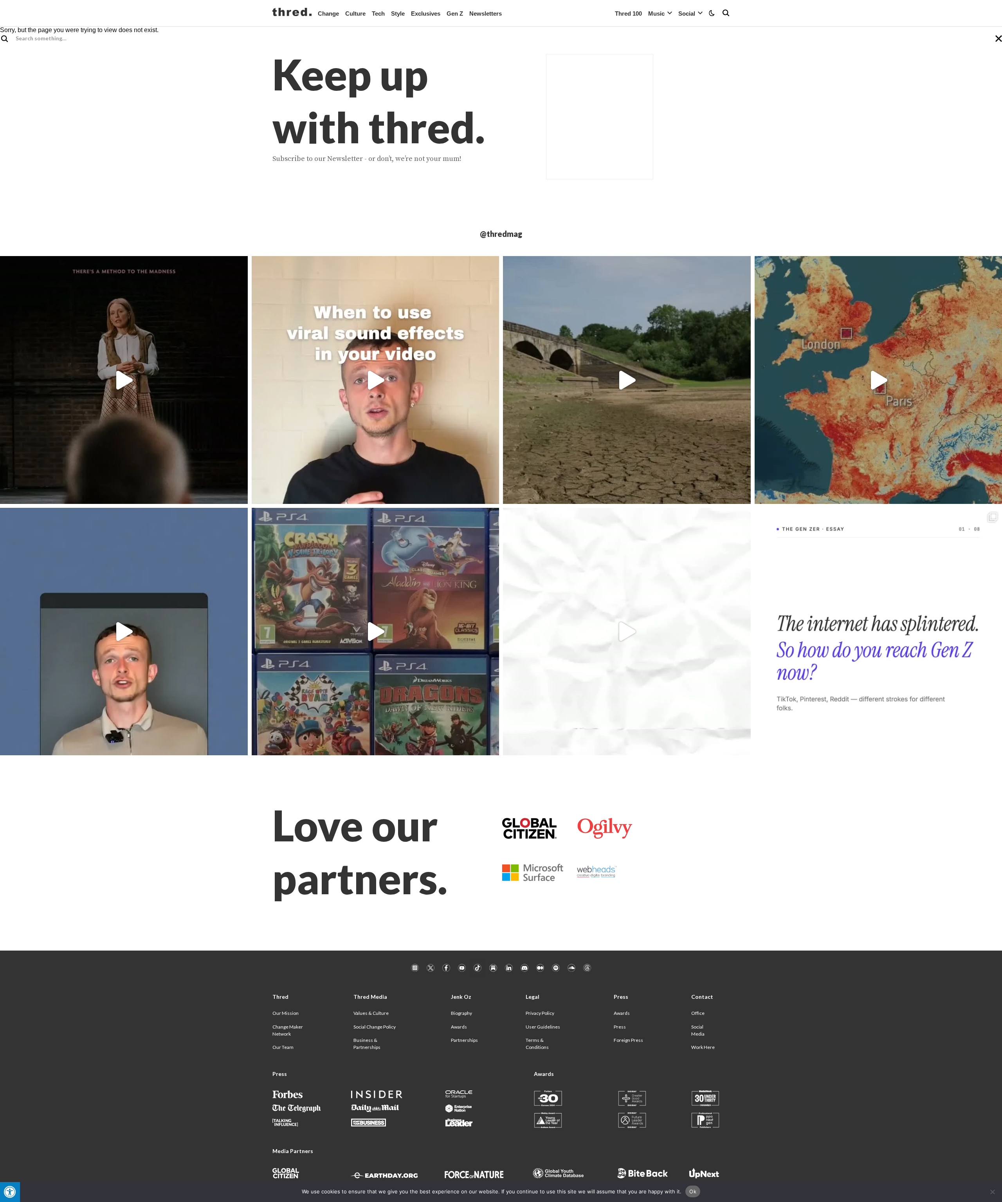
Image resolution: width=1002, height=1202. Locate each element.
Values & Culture (371, 1013)
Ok (692, 1191)
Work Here (703, 1047)
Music (656, 13)
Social (686, 13)
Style (398, 13)
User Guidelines (543, 1027)
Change (328, 13)
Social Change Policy (374, 1027)
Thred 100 (628, 13)
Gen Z (455, 13)
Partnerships (464, 1040)
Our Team (283, 1047)
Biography (461, 1013)
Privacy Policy (540, 1013)
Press (620, 1027)
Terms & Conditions (537, 1043)
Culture (355, 13)
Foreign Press (628, 1040)
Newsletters (485, 13)
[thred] (292, 13)
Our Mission (285, 1013)
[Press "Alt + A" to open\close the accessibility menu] (10, 1192)
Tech (378, 13)
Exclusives (425, 13)
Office (698, 1013)
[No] (992, 1192)
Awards (459, 1027)
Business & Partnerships (366, 1043)
